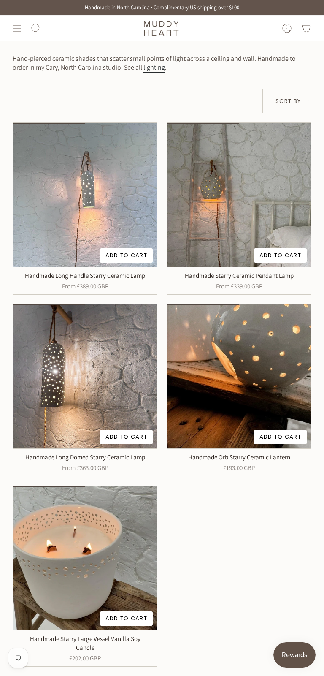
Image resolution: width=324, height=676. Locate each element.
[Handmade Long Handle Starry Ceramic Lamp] (85, 195)
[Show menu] (16, 28)
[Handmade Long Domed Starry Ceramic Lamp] (85, 376)
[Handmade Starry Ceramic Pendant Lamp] (239, 195)
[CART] (306, 28)
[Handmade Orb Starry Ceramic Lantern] (239, 376)
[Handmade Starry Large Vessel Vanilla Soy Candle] (85, 558)
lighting (154, 67)
